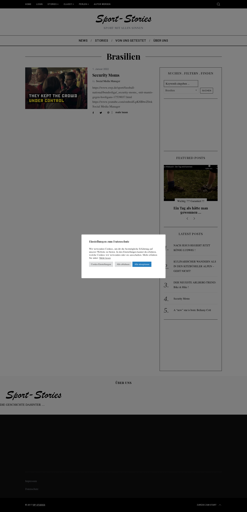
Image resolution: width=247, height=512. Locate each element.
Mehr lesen (105, 257)
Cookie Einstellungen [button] (101, 264)
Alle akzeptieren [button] (141, 264)
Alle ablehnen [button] (123, 264)
